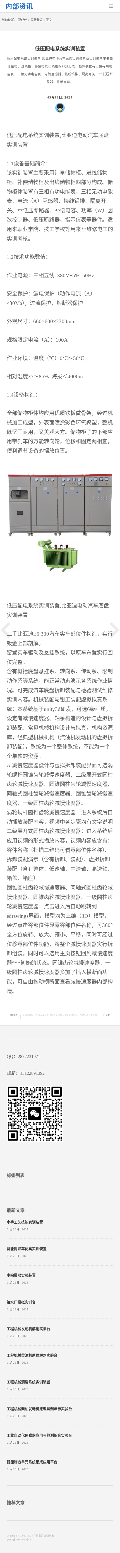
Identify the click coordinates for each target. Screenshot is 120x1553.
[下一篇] (114, 630)
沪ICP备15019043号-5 (19, 1539)
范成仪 (22, 20)
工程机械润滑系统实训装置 (28, 1382)
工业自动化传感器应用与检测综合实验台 (39, 1435)
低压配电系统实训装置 (89, 1015)
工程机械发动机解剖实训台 (28, 1329)
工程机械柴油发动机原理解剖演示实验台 (39, 1409)
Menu (111, 6)
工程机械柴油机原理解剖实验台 (32, 1355)
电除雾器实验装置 (21, 1275)
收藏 (108, 1015)
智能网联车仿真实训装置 (27, 1249)
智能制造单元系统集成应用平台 (32, 1462)
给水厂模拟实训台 (21, 1302)
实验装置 (36, 20)
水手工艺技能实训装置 (25, 1222)
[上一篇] (5, 630)
